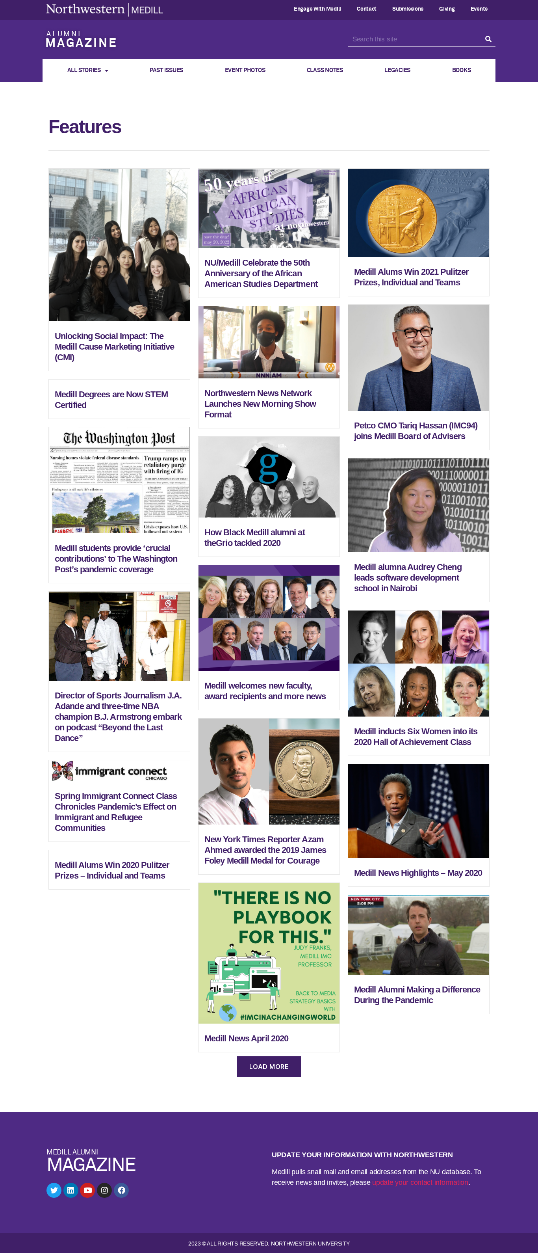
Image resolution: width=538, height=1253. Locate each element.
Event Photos (245, 70)
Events (479, 9)
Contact (367, 9)
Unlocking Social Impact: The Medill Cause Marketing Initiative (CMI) (114, 346)
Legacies (397, 70)
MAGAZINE (81, 44)
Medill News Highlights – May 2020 (418, 873)
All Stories (84, 70)
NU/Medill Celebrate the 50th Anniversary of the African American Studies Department (260, 273)
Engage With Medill (317, 9)
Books (461, 70)
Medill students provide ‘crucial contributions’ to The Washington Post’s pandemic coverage (116, 558)
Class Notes (325, 70)
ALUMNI (64, 34)
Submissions (407, 9)
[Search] (488, 39)
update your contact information (420, 1182)
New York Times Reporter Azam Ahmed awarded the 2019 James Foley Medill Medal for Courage (265, 850)
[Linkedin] (70, 1190)
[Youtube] (87, 1190)
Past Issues (166, 70)
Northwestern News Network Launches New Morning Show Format (260, 403)
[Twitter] (53, 1190)
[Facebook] (121, 1190)
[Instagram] (104, 1190)
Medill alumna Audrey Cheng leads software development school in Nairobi (408, 577)
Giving (447, 9)
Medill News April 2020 (246, 1038)
